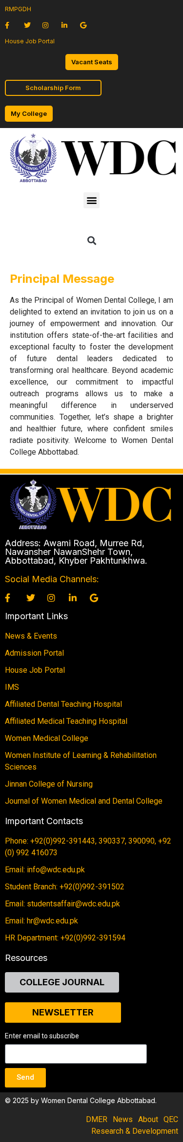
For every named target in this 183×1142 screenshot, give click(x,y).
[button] (91, 200)
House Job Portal (30, 41)
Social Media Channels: (52, 579)
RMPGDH (18, 9)
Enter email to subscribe (42, 1036)
